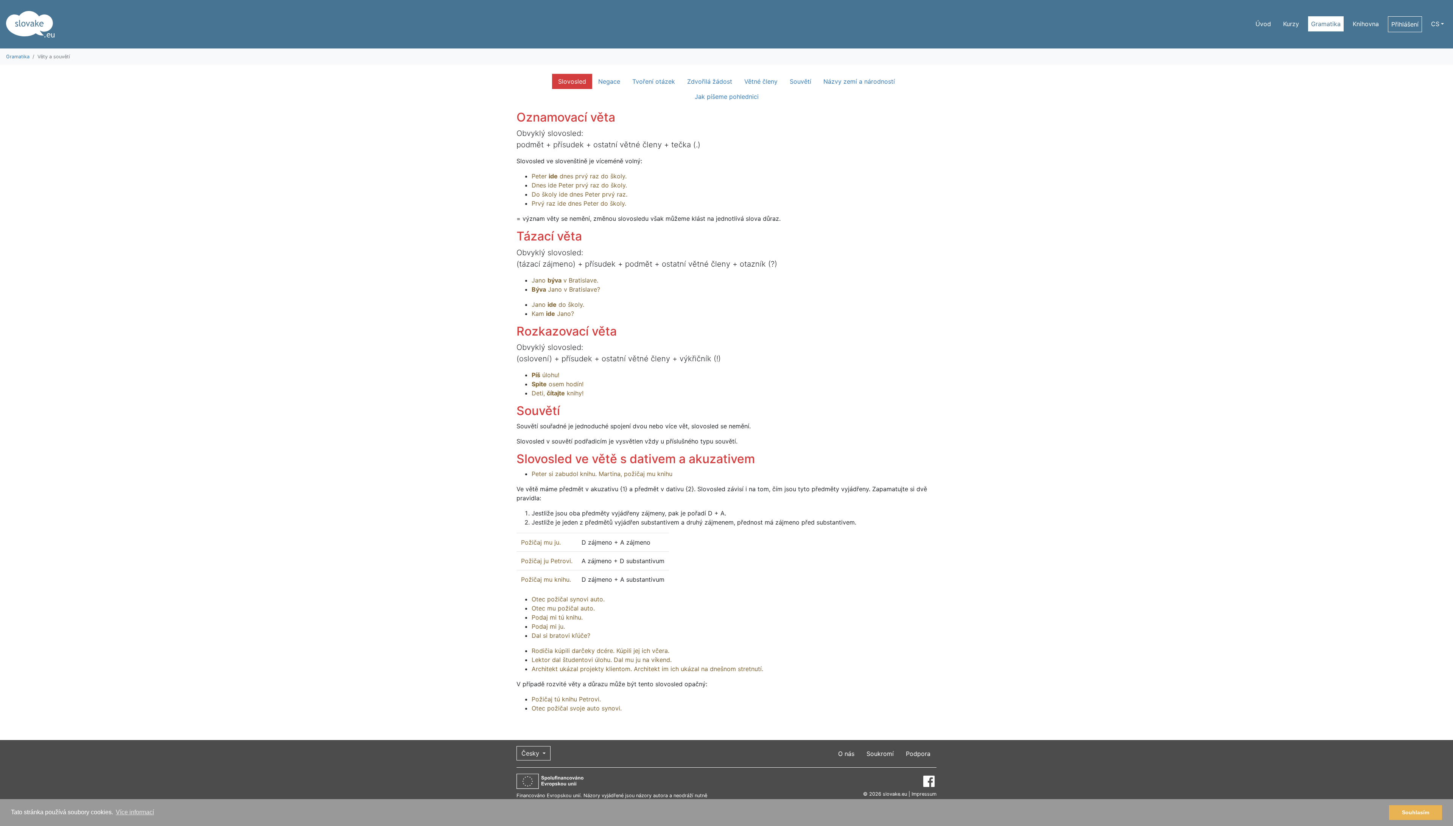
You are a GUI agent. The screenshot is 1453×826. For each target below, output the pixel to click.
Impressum (924, 794)
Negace (609, 81)
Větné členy (761, 81)
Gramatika (1326, 24)
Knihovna (1366, 24)
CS (1435, 24)
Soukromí (880, 753)
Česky (531, 753)
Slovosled (572, 81)
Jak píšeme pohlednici (727, 96)
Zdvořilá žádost (709, 81)
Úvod (1263, 24)
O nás (846, 753)
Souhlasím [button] (1415, 812)
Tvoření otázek (653, 81)
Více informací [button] (135, 812)
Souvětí (800, 81)
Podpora (918, 753)
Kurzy (1291, 24)
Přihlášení (1405, 24)
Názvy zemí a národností (859, 81)
